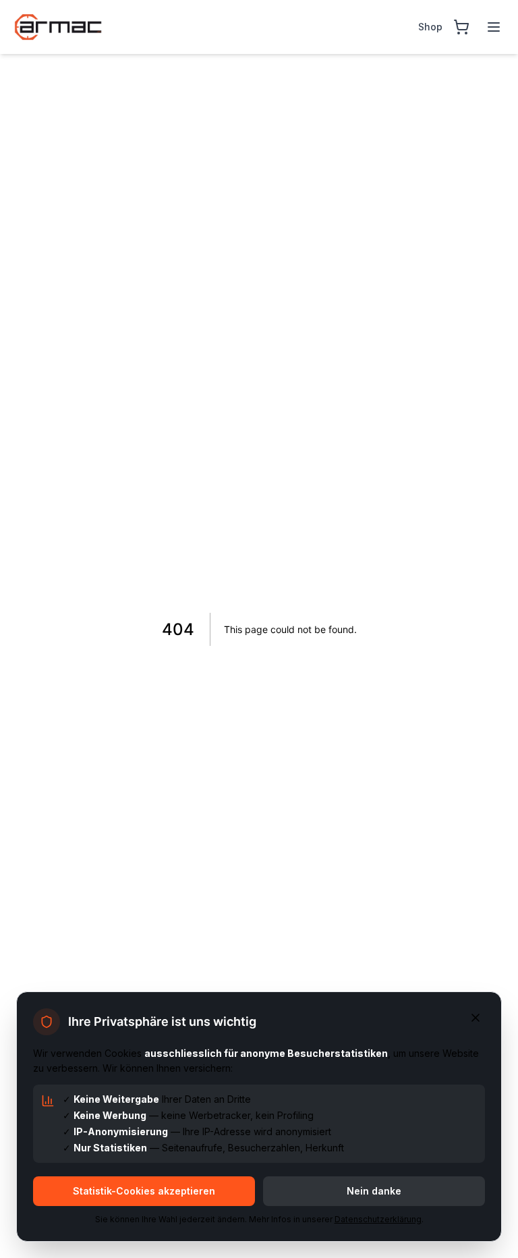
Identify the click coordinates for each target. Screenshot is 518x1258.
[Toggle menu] (493, 26)
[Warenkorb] (461, 26)
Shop (430, 26)
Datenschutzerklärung (378, 1219)
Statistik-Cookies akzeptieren (144, 1191)
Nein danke (374, 1191)
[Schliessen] (475, 1017)
